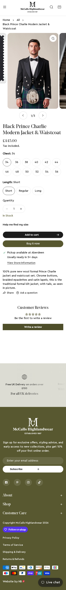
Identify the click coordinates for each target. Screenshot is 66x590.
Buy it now (33, 243)
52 (37, 171)
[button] (59, 7)
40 (36, 162)
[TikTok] (39, 482)
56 (56, 171)
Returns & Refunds (13, 559)
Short (8, 190)
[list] (33, 76)
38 (26, 162)
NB (20, 581)
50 (27, 171)
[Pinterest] (17, 482)
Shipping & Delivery (14, 552)
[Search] (51, 7)
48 (17, 171)
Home (6, 20)
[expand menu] (5, 7)
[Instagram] (28, 482)
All (18, 20)
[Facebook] (6, 482)
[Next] (43, 115)
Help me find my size (15, 224)
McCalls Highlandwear (29, 523)
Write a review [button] (33, 327)
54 (47, 171)
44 (56, 162)
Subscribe (16, 469)
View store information (21, 263)
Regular (23, 190)
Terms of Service (13, 545)
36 (16, 162)
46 (7, 171)
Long (38, 190)
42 (46, 162)
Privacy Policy (11, 538)
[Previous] (23, 115)
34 (6, 162)
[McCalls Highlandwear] (33, 7)
